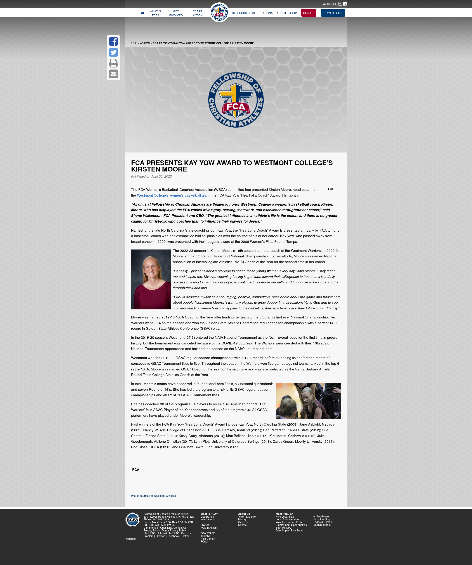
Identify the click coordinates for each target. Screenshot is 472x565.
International (208, 519)
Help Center (208, 538)
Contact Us (179, 527)
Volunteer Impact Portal (289, 522)
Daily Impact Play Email (289, 530)
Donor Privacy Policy (174, 530)
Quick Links (329, 4)
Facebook (173, 536)
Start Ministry (283, 527)
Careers (243, 522)
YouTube (130, 538)
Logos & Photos (322, 522)
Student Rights (322, 524)
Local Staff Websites (287, 519)
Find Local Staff (285, 516)
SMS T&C (149, 533)
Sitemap (160, 536)
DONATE (309, 13)
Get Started (207, 516)
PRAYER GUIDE (333, 13)
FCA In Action (140, 43)
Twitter (185, 536)
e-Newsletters (321, 516)
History (242, 519)
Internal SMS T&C (168, 533)
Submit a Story (322, 519)
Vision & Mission (247, 516)
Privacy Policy (152, 530)
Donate (242, 525)
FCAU (204, 541)
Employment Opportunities (291, 525)
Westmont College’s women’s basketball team (173, 195)
